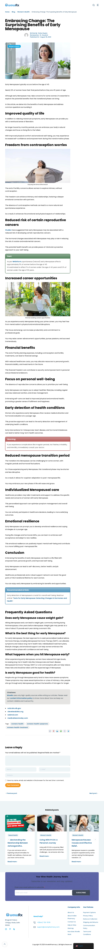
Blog (13, 12)
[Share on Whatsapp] (61, 731)
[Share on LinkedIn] (57, 731)
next (95, 839)
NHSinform (17, 261)
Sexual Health (13, 835)
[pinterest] (10, 929)
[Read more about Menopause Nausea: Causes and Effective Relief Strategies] (84, 823)
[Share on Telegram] (68, 731)
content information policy (21, 698)
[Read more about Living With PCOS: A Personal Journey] (52, 823)
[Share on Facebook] (50, 731)
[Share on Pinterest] (53, 731)
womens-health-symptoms (37, 724)
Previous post (12, 793)
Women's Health (23, 12)
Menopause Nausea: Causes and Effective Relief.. (82, 843)
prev (9, 839)
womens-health (17, 724)
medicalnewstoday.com (18, 718)
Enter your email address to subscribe (29, 887)
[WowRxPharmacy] (12, 5)
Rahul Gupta (42, 33)
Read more (12, 862)
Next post (93, 793)
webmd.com (13, 715)
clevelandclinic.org (15, 711)
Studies (8, 230)
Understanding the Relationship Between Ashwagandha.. (18, 843)
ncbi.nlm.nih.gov (14, 708)
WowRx (10, 695)
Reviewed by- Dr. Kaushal (39, 35)
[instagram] (6, 929)
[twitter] (14, 929)
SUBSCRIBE (81, 893)
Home (7, 12)
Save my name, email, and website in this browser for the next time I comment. (35, 780)
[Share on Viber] (64, 731)
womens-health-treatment (17, 727)
